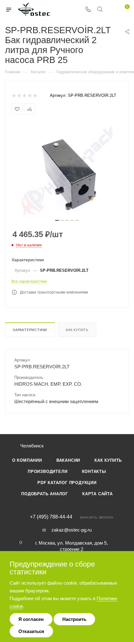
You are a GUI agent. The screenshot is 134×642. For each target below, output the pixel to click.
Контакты (94, 471)
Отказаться (31, 631)
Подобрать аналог (44, 494)
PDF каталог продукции (67, 482)
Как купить (77, 330)
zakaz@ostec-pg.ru (71, 529)
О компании (27, 460)
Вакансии (68, 460)
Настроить (74, 619)
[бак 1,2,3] (67, 168)
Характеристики (30, 330)
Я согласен (31, 619)
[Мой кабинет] (111, 9)
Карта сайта (97, 494)
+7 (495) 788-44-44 (51, 516)
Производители (47, 471)
